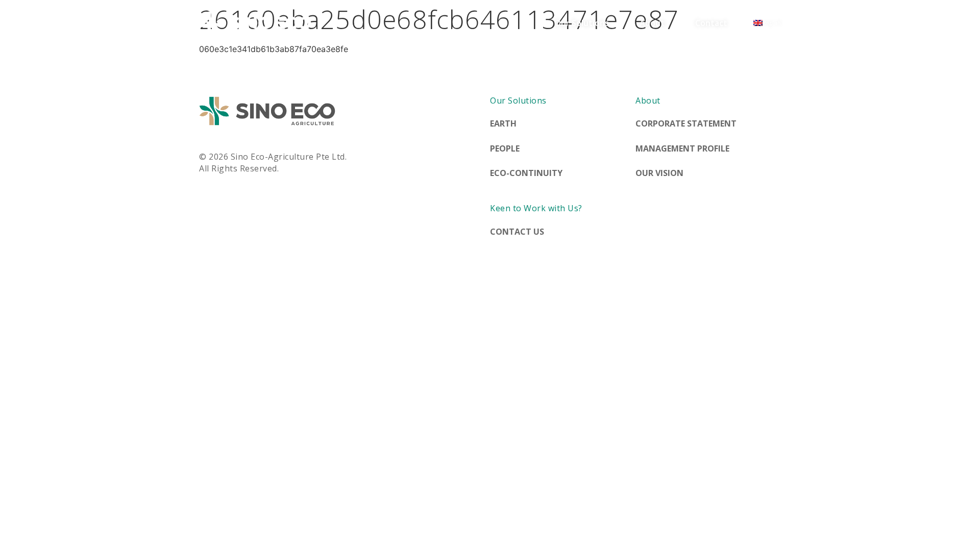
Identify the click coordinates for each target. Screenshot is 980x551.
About (652, 23)
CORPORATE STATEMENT (686, 123)
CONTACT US (517, 231)
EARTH (503, 123)
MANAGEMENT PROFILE (682, 148)
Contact (711, 23)
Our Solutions (581, 23)
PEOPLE (505, 148)
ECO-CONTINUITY (526, 173)
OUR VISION (659, 173)
